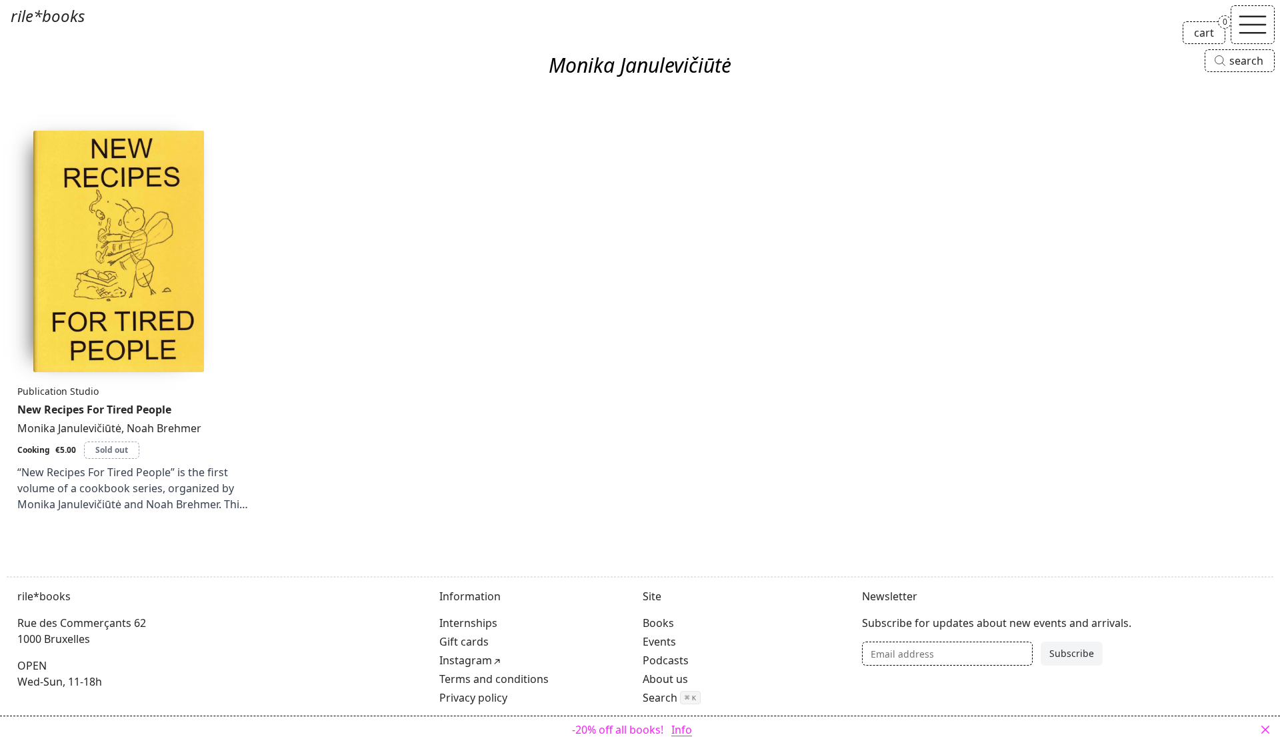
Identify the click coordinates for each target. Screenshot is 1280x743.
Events (659, 641)
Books (658, 623)
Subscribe (1071, 653)
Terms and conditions (494, 679)
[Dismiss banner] (1265, 729)
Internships (468, 623)
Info (681, 729)
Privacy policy (473, 697)
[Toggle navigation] (1253, 24)
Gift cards (464, 641)
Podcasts (666, 660)
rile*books (48, 16)
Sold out (111, 450)
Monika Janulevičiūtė (69, 428)
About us (665, 679)
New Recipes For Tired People (94, 409)
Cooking (33, 450)
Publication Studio (58, 391)
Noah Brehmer (164, 428)
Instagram (465, 660)
